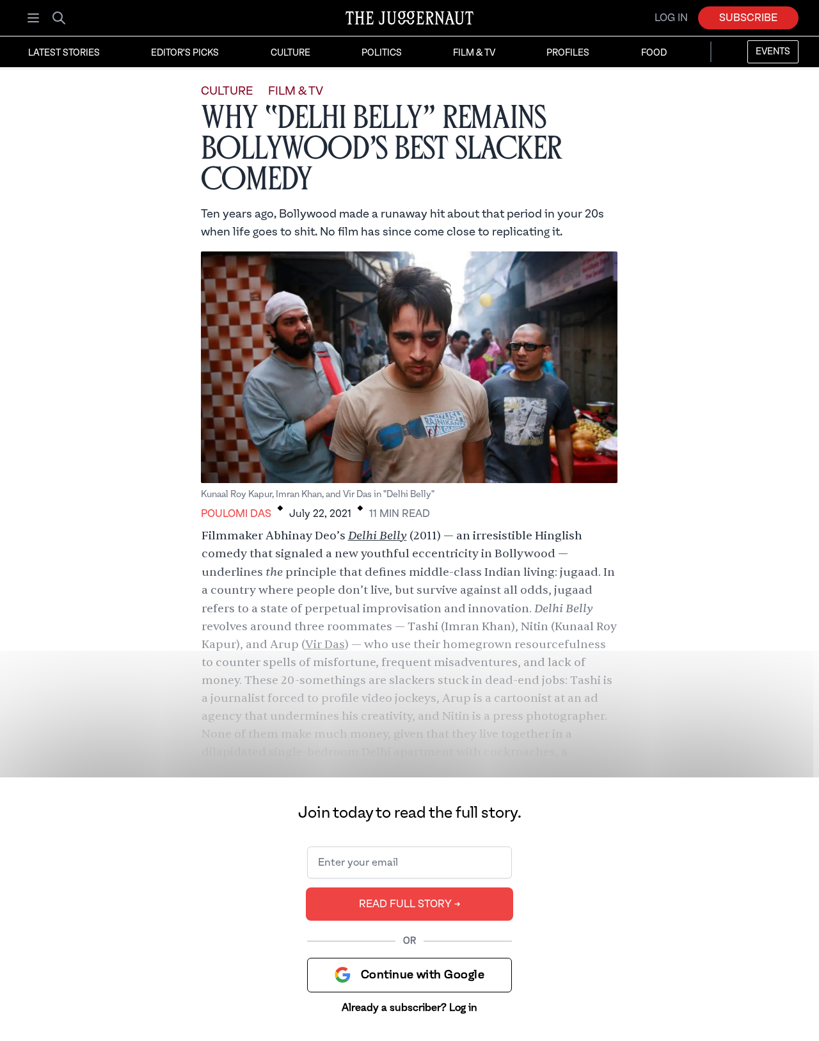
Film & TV (474, 53)
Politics (382, 53)
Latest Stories (64, 53)
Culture (290, 53)
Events (773, 52)
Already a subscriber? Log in (409, 1007)
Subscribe (748, 18)
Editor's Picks (185, 53)
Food (654, 53)
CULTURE (227, 91)
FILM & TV (295, 91)
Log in (671, 18)
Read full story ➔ (410, 904)
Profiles (567, 53)
